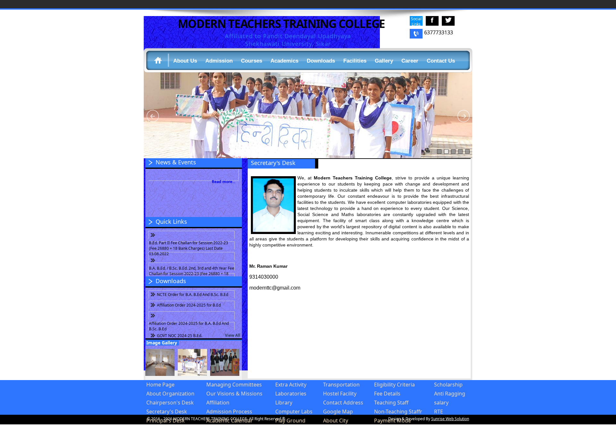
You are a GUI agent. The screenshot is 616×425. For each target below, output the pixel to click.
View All (232, 335)
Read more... (223, 175)
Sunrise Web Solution (450, 418)
